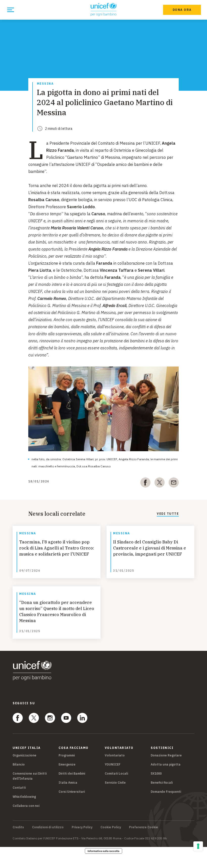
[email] (174, 483)
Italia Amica (68, 782)
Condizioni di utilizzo (48, 827)
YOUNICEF (112, 764)
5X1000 (156, 773)
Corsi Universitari (72, 791)
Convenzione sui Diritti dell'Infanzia (30, 776)
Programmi (67, 755)
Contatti (19, 787)
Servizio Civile (115, 782)
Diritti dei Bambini (72, 773)
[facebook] (145, 483)
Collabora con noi (26, 806)
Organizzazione (24, 755)
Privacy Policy (82, 827)
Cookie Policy (110, 827)
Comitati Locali (116, 773)
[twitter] (159, 483)
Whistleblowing (24, 797)
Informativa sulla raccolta (103, 850)
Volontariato (115, 755)
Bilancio (19, 764)
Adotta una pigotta (165, 764)
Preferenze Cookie (143, 827)
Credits (18, 827)
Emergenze (67, 764)
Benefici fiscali (162, 782)
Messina (45, 83)
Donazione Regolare (166, 755)
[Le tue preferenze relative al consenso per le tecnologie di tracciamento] (198, 846)
